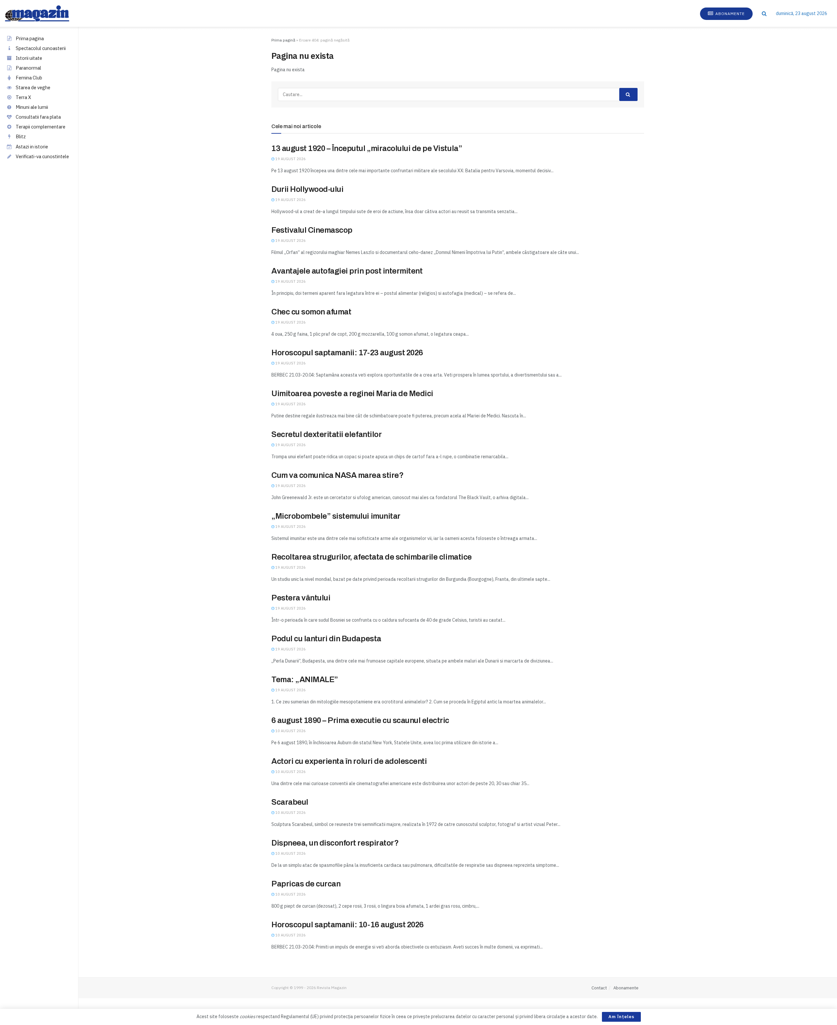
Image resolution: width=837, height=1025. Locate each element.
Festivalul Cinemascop (311, 230)
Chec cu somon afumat (311, 312)
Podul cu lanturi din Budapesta (326, 638)
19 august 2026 (290, 159)
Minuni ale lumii (32, 107)
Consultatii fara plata (38, 117)
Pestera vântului (300, 598)
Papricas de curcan (305, 884)
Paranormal (28, 68)
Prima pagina (30, 38)
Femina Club (29, 78)
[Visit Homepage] (43, 13)
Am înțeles (621, 1016)
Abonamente (729, 13)
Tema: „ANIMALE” (304, 679)
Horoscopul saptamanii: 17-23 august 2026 (347, 352)
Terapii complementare (40, 127)
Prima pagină (283, 40)
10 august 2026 (290, 731)
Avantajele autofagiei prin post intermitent (346, 271)
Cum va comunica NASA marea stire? (337, 475)
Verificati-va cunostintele (42, 156)
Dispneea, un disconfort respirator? (335, 843)
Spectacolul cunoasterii (41, 48)
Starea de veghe (33, 87)
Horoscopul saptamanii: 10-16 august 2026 (347, 924)
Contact (599, 988)
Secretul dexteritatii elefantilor (326, 434)
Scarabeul (289, 802)
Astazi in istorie (32, 146)
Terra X (23, 97)
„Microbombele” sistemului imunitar (336, 516)
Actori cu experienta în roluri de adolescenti (349, 761)
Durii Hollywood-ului (307, 189)
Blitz (21, 136)
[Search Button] (764, 13)
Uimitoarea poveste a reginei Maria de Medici (352, 393)
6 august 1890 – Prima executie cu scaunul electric (360, 720)
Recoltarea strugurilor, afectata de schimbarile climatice (371, 557)
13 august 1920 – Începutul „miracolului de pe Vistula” (366, 148)
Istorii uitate (29, 58)
